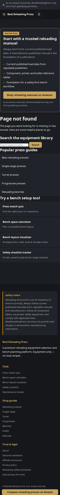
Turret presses (10, 174)
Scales (5, 430)
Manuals (6, 435)
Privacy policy (9, 464)
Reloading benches (13, 192)
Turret (5, 416)
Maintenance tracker (13, 392)
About (5, 450)
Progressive (8, 421)
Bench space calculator (14, 377)
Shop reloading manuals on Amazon (29, 95)
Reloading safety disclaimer (16, 469)
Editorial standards (12, 455)
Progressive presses (14, 183)
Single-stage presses (14, 166)
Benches (6, 426)
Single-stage (8, 411)
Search (35, 145)
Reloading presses (12, 406)
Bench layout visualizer (14, 382)
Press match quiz (11, 372)
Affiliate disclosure (12, 460)
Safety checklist (10, 387)
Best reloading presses (15, 157)
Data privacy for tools (13, 474)
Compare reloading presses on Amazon (30, 492)
